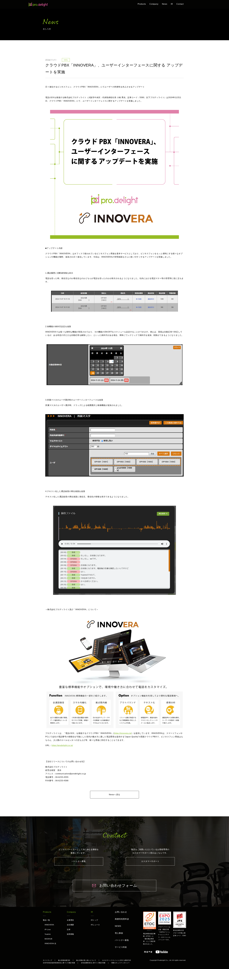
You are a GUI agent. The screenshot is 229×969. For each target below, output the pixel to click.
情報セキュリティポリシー (120, 963)
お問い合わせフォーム (118, 885)
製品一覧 (46, 920)
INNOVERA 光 (50, 943)
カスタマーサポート (150, 861)
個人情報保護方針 (64, 960)
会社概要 (70, 925)
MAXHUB (48, 939)
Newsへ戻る (114, 795)
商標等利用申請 (122, 919)
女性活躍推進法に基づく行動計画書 (93, 963)
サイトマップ (47, 960)
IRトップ (94, 920)
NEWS (118, 926)
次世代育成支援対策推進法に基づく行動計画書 (59, 963)
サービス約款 (121, 947)
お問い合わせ (121, 912)
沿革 (68, 929)
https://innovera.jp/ (122, 733)
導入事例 (119, 933)
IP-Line (48, 929)
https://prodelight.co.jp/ (62, 745)
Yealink (48, 934)
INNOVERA (49, 925)
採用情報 (70, 934)
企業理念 (70, 920)
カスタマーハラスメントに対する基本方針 (116, 960)
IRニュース (95, 925)
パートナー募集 (79, 861)
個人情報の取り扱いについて (86, 960)
